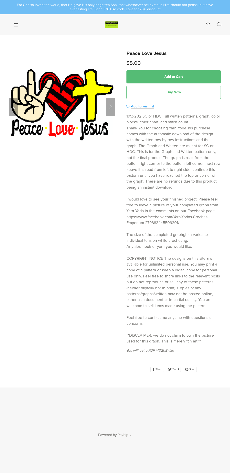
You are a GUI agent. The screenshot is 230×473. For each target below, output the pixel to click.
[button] (13, 107)
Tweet (175, 369)
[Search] (208, 24)
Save (192, 369)
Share (158, 369)
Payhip (123, 435)
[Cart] (221, 24)
